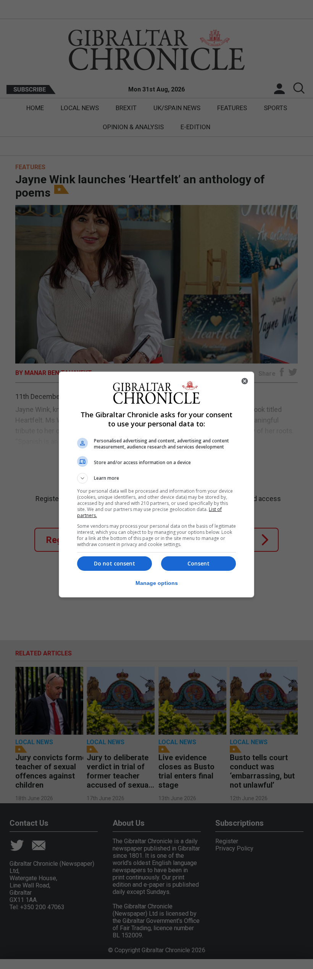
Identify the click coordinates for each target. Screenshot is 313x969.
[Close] (244, 381)
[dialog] (156, 484)
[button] (156, 478)
